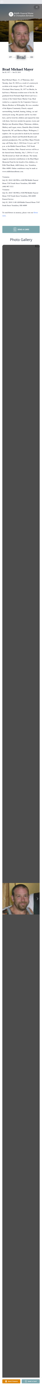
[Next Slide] (37, 898)
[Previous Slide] (4, 898)
